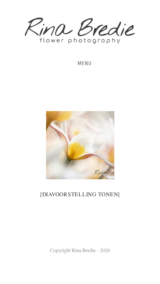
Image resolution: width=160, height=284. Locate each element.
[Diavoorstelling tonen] (80, 194)
